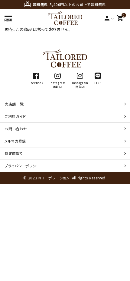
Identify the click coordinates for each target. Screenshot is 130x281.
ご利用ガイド (15, 116)
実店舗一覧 (14, 103)
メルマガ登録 (15, 141)
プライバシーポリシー (22, 165)
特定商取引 (14, 153)
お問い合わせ (16, 128)
